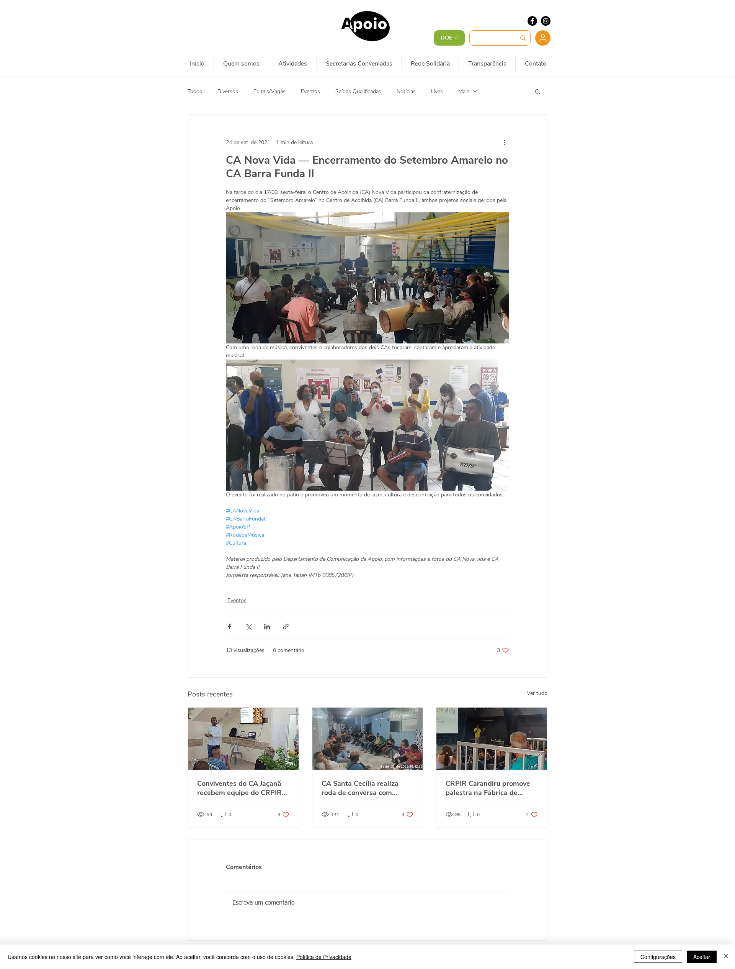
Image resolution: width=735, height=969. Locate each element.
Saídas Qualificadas (358, 91)
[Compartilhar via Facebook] (229, 626)
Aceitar (701, 957)
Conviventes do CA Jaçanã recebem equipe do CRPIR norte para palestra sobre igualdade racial (239, 788)
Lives (437, 91)
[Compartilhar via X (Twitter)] (248, 626)
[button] (537, 91)
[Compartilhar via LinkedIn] (267, 626)
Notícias (406, 91)
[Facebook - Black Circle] (532, 21)
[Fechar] (725, 957)
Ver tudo (537, 693)
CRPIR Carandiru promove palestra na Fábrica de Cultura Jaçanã (488, 788)
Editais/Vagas (269, 91)
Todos (195, 91)
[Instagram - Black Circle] (545, 21)
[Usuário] (542, 38)
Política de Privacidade (323, 957)
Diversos (227, 91)
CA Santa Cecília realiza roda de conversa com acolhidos (360, 788)
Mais (463, 91)
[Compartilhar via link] (285, 626)
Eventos (310, 91)
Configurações (658, 957)
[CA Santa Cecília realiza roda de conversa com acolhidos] (367, 739)
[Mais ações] (504, 142)
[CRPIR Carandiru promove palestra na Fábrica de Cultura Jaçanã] (491, 739)
